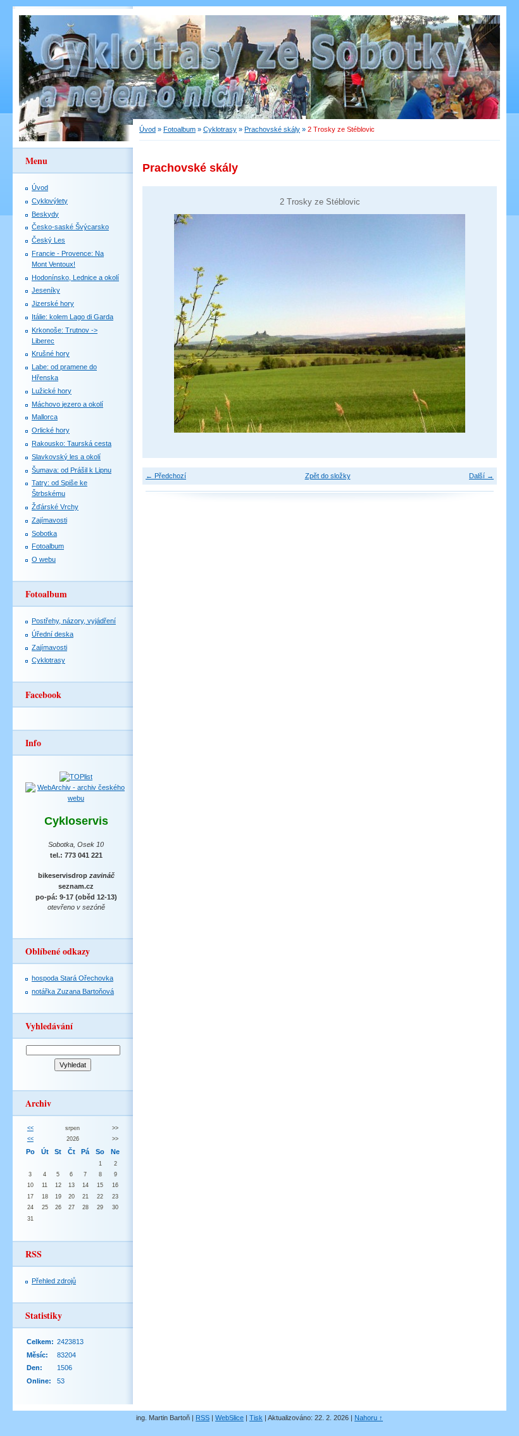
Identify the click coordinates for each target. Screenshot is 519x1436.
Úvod (147, 129)
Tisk (256, 1417)
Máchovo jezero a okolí (67, 404)
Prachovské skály (272, 129)
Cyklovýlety (50, 201)
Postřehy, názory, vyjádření (74, 621)
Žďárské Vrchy (55, 507)
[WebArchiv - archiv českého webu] (76, 798)
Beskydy (45, 214)
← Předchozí (166, 476)
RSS (202, 1417)
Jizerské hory (53, 303)
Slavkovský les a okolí (66, 457)
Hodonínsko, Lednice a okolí (75, 277)
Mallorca (45, 417)
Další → (481, 476)
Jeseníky (46, 290)
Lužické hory (52, 391)
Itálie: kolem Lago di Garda (72, 317)
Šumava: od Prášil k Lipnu (71, 470)
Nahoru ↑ (368, 1417)
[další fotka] (476, 323)
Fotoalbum (179, 129)
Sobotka (44, 533)
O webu (44, 559)
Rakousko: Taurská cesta (71, 443)
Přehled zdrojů (54, 1281)
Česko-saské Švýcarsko (70, 227)
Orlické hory (51, 430)
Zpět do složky (328, 476)
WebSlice (229, 1417)
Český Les (48, 240)
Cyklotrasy (220, 129)
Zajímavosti (49, 520)
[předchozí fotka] (163, 323)
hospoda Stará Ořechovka (72, 978)
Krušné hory (51, 353)
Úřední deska (52, 634)
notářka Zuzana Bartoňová (73, 991)
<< (30, 1128)
